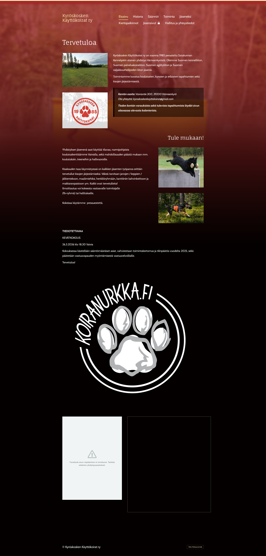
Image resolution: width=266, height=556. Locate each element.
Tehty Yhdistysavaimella (195, 547)
